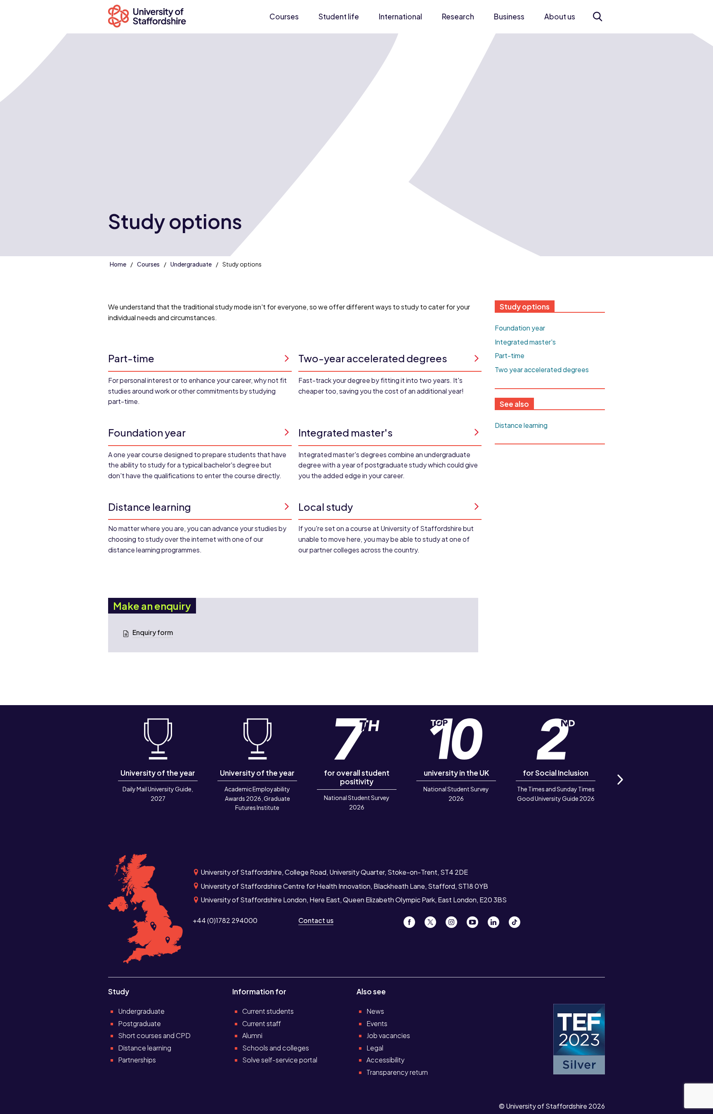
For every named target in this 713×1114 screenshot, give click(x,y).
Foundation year (520, 327)
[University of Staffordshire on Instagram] (454, 920)
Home (118, 264)
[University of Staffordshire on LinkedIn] (496, 920)
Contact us (315, 920)
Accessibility (385, 1059)
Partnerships (137, 1059)
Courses (284, 16)
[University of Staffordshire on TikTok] (517, 920)
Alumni (252, 1035)
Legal (374, 1047)
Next (620, 788)
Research (458, 16)
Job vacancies (388, 1035)
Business (509, 16)
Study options (525, 306)
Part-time (509, 355)
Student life (339, 16)
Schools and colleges (275, 1047)
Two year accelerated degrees (542, 369)
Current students (268, 1011)
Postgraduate (139, 1023)
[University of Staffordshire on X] (433, 920)
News (375, 1011)
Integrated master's (525, 342)
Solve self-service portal (279, 1059)
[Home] (151, 16)
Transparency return (397, 1072)
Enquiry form (152, 632)
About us (559, 16)
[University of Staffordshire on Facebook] (412, 920)
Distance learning (521, 425)
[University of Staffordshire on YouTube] (475, 920)
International (400, 16)
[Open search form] (597, 16)
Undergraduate (191, 264)
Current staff (261, 1023)
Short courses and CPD (154, 1035)
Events (376, 1023)
